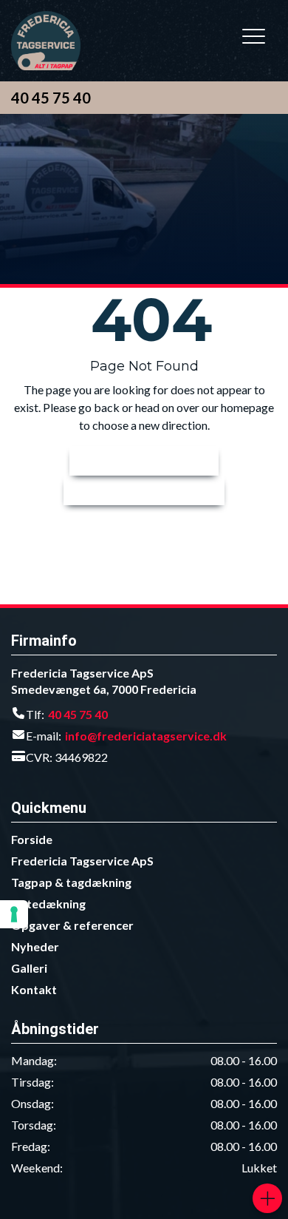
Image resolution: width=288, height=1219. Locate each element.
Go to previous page (137, 460)
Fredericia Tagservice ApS (82, 861)
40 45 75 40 (51, 98)
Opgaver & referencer (72, 925)
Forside (31, 839)
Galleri (29, 968)
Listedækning (48, 903)
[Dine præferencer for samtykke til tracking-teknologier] (14, 914)
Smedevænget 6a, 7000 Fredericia (103, 689)
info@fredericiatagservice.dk (146, 736)
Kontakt (34, 989)
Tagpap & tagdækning (71, 882)
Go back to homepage (137, 490)
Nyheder (35, 946)
